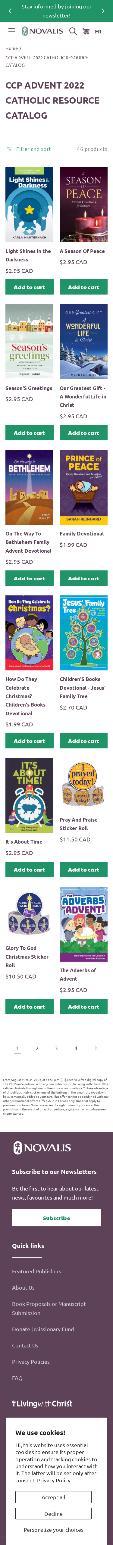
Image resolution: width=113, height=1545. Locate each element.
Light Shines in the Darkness (28, 255)
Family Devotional (82, 533)
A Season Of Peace (82, 251)
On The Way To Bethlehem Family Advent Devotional (28, 542)
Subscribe (56, 1218)
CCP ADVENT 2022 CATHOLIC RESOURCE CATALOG (46, 61)
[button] (11, 31)
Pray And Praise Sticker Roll (79, 823)
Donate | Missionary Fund (43, 1329)
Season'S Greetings (28, 388)
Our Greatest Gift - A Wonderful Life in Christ (83, 396)
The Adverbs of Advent (78, 974)
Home (11, 48)
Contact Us (25, 1345)
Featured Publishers (36, 1271)
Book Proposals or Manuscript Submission (49, 1308)
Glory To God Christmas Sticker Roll (27, 956)
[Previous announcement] (9, 10)
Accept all (53, 1497)
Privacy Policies (31, 1361)
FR (98, 31)
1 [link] (17, 1048)
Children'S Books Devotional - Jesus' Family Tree (82, 687)
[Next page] (96, 1048)
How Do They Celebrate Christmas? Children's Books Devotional (25, 696)
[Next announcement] (103, 10)
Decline (53, 1513)
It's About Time (23, 841)
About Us (23, 1287)
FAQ (17, 1378)
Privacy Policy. (54, 1480)
